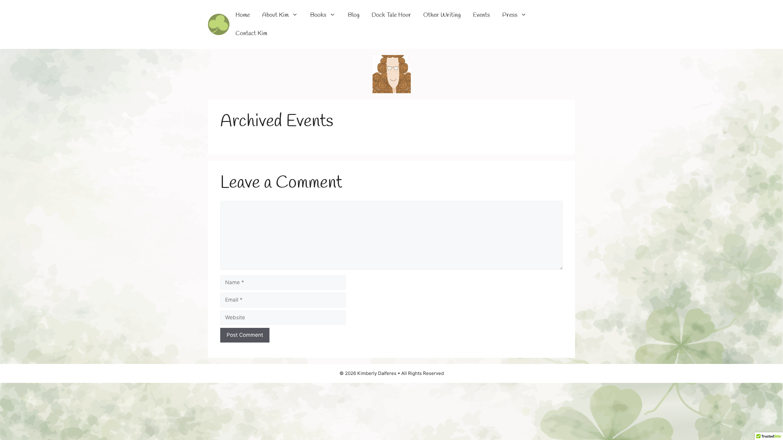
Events (481, 15)
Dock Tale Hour (391, 15)
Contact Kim (251, 33)
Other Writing (442, 15)
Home (243, 15)
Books (318, 15)
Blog (353, 15)
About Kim (275, 15)
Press (510, 15)
